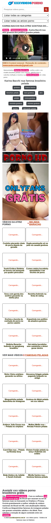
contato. (6, 515)
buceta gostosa (32, 75)
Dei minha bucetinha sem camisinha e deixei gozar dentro (37, 345)
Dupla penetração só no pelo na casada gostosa (37, 244)
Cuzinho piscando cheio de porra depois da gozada (14, 244)
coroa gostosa (30, 98)
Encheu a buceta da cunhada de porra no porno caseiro (13, 320)
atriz (41, 93)
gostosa (17, 87)
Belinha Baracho (35, 223)
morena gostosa (33, 103)
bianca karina (30, 87)
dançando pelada (29, 109)
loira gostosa (29, 93)
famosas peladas (19, 30)
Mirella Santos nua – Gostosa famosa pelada (37, 476)
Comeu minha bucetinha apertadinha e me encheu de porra (37, 270)
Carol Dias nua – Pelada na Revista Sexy (14, 451)
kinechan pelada (13, 93)
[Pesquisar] (46, 9)
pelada (16, 98)
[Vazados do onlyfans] (25, 132)
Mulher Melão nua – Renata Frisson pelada (37, 426)
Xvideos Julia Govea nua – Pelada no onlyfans (14, 426)
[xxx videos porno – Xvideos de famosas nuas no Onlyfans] (25, 3)
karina (15, 109)
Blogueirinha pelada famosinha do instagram (14, 400)
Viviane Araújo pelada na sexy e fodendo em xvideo (37, 451)
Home (5, 30)
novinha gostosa (16, 103)
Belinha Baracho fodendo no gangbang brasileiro (14, 345)
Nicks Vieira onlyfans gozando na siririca (13, 375)
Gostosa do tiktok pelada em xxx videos (37, 400)
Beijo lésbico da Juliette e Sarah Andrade (14, 476)
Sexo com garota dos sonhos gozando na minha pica (13, 295)
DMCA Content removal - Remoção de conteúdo (24, 63)
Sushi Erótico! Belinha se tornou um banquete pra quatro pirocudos (13, 270)
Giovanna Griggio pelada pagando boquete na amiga (37, 375)
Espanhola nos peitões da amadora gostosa (37, 320)
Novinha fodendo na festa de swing (37, 295)
